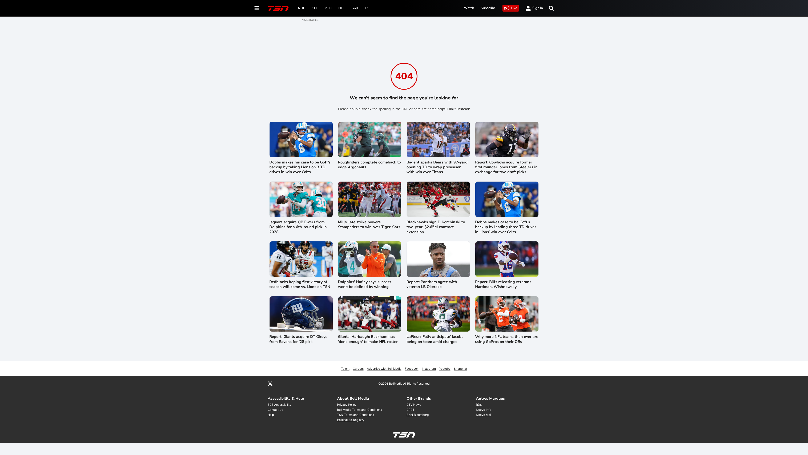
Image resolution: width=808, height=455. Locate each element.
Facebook (412, 368)
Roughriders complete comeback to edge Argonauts (369, 165)
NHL (301, 8)
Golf (354, 8)
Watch (469, 8)
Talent (345, 368)
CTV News (414, 404)
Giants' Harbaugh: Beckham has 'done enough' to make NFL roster (368, 339)
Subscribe (488, 8)
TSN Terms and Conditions (355, 414)
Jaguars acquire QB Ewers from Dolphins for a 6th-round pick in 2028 (298, 227)
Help (271, 414)
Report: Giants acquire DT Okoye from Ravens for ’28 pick (298, 339)
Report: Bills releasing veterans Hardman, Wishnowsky (503, 284)
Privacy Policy (346, 404)
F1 (367, 8)
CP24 (410, 409)
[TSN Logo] (278, 8)
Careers (358, 368)
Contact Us (275, 409)
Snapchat (460, 368)
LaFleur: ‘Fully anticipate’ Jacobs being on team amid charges (435, 339)
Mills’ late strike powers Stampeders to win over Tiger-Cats (369, 224)
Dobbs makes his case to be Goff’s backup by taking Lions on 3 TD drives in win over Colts (300, 167)
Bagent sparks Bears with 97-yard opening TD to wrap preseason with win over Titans (437, 167)
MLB (328, 8)
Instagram (429, 368)
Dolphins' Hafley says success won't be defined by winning (364, 284)
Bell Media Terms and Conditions (359, 409)
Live (514, 8)
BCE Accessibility (279, 404)
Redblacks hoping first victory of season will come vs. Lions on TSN (299, 284)
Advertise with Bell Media (384, 368)
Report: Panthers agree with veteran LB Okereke (432, 284)
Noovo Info (483, 409)
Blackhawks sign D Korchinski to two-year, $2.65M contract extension (436, 227)
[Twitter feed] (270, 383)
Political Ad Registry (350, 420)
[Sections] (256, 8)
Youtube (445, 368)
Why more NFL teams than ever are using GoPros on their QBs (506, 339)
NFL (341, 8)
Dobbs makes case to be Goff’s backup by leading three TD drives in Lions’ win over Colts (505, 227)
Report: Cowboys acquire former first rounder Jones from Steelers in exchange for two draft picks (506, 167)
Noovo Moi (483, 414)
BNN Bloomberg (418, 414)
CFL (315, 8)
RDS (479, 404)
